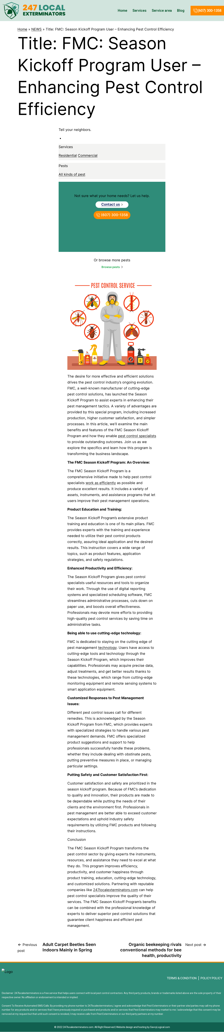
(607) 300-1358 (209, 10)
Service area (162, 10)
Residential (68, 155)
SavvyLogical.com (160, 1027)
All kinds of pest (72, 174)
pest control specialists (137, 436)
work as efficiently (101, 483)
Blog (180, 10)
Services (139, 10)
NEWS (36, 29)
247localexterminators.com (115, 890)
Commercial (87, 155)
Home (122, 10)
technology (107, 648)
